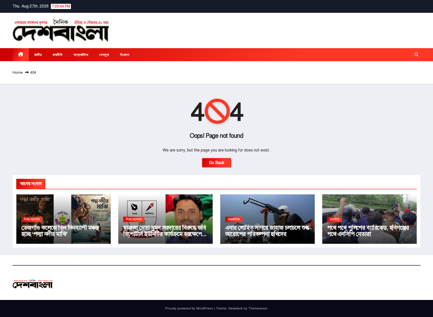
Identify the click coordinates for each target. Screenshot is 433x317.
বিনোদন (124, 54)
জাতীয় (38, 54)
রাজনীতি (57, 54)
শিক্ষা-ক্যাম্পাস (32, 219)
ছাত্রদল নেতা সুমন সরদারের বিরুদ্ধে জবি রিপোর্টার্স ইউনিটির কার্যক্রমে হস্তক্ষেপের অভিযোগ (164, 234)
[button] (416, 54)
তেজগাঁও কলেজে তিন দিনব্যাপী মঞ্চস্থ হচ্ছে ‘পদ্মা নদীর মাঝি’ (60, 231)
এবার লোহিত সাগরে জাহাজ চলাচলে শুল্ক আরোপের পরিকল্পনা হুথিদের (267, 231)
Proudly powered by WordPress (189, 308)
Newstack (236, 308)
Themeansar (257, 308)
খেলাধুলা (104, 54)
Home (18, 72)
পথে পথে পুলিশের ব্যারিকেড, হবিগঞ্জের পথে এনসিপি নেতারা (368, 231)
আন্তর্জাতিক (80, 54)
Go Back (216, 162)
